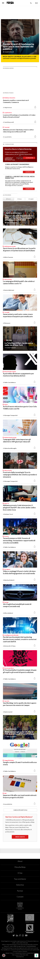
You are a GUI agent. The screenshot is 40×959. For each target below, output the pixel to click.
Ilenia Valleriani (9, 290)
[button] (36, 51)
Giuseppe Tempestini (11, 415)
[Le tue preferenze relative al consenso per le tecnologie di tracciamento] (36, 955)
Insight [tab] (31, 199)
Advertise (20, 885)
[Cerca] (31, 3)
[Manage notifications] (3, 955)
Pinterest (7, 323)
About (20, 861)
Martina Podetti (9, 580)
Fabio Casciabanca (10, 382)
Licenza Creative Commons (20, 951)
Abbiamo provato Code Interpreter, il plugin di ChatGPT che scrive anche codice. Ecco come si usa (19, 507)
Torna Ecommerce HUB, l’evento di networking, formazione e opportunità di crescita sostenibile (19, 540)
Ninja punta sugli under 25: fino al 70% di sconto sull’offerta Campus (19, 733)
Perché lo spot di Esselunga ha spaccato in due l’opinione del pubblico (18, 46)
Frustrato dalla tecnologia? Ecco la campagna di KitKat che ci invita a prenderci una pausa (20, 474)
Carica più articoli (20, 810)
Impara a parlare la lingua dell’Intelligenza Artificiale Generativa (19, 167)
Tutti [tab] (9, 199)
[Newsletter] (36, 3)
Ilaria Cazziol (8, 712)
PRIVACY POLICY (10, 953)
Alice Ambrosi (8, 613)
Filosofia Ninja (20, 867)
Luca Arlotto (8, 804)
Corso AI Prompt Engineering (17, 164)
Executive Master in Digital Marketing (18, 149)
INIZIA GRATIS (20, 837)
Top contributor (20, 879)
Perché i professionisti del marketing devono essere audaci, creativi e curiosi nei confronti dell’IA (19, 639)
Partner (20, 891)
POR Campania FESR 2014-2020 (20, 955)
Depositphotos (20, 956)
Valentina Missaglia (10, 448)
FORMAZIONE (9, 144)
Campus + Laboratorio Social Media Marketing (20, 177)
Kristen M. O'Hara (10, 646)
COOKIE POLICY (30, 953)
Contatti (20, 897)
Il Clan (20, 873)
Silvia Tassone (8, 257)
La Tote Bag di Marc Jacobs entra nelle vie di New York (19, 344)
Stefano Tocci (8, 514)
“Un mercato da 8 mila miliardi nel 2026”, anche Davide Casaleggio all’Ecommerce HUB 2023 (19, 218)
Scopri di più (30, 157)
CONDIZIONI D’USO (20, 953)
